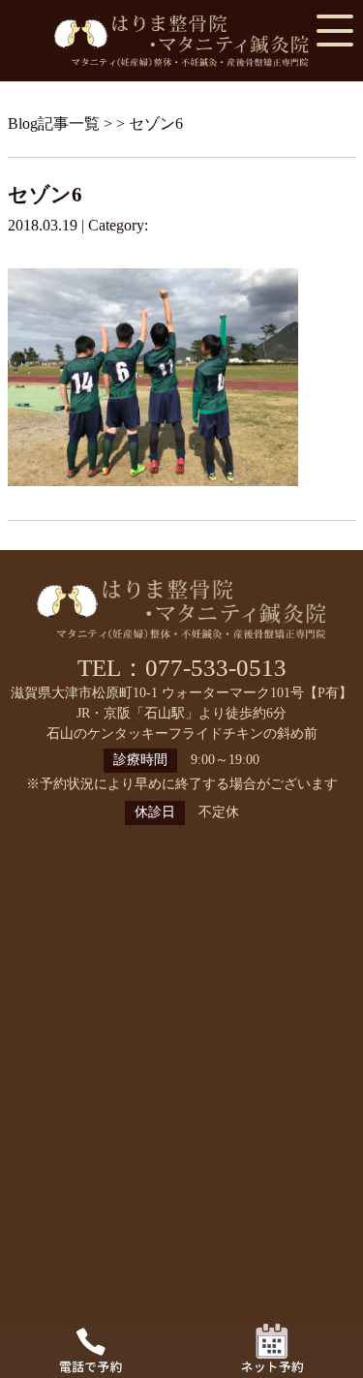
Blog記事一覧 (54, 123)
